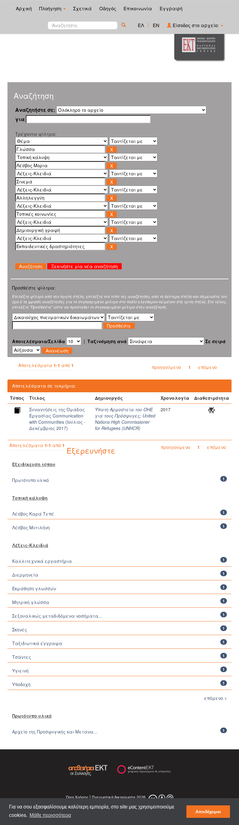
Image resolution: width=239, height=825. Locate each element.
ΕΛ (141, 25)
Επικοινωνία (138, 8)
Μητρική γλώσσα (30, 602)
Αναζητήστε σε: (35, 109)
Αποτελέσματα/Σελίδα (38, 341)
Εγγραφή (171, 8)
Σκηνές (19, 629)
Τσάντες (21, 657)
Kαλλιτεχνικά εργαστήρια (42, 561)
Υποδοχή (21, 684)
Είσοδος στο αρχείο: (195, 25)
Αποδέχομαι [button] (208, 811)
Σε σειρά (215, 341)
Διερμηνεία (25, 575)
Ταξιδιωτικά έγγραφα (37, 643)
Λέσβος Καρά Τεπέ (33, 514)
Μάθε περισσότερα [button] (50, 815)
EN (156, 25)
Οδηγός (107, 8)
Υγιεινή (20, 670)
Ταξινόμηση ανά (107, 341)
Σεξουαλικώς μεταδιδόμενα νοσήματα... (57, 616)
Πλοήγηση (51, 8)
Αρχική (24, 8)
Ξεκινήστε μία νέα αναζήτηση (84, 266)
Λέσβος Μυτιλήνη (31, 527)
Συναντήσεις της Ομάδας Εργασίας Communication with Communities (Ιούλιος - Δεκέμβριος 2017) (57, 418)
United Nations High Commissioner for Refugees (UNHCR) (125, 421)
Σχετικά (82, 8)
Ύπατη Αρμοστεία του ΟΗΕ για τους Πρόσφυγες (124, 412)
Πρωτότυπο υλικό (30, 480)
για (20, 119)
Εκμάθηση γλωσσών (34, 588)
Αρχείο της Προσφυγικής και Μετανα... (54, 731)
